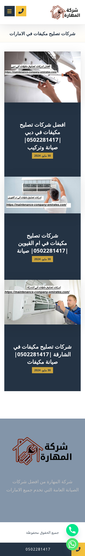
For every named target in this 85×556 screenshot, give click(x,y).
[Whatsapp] (72, 544)
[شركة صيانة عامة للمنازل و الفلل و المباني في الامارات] (65, 12)
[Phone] (72, 530)
